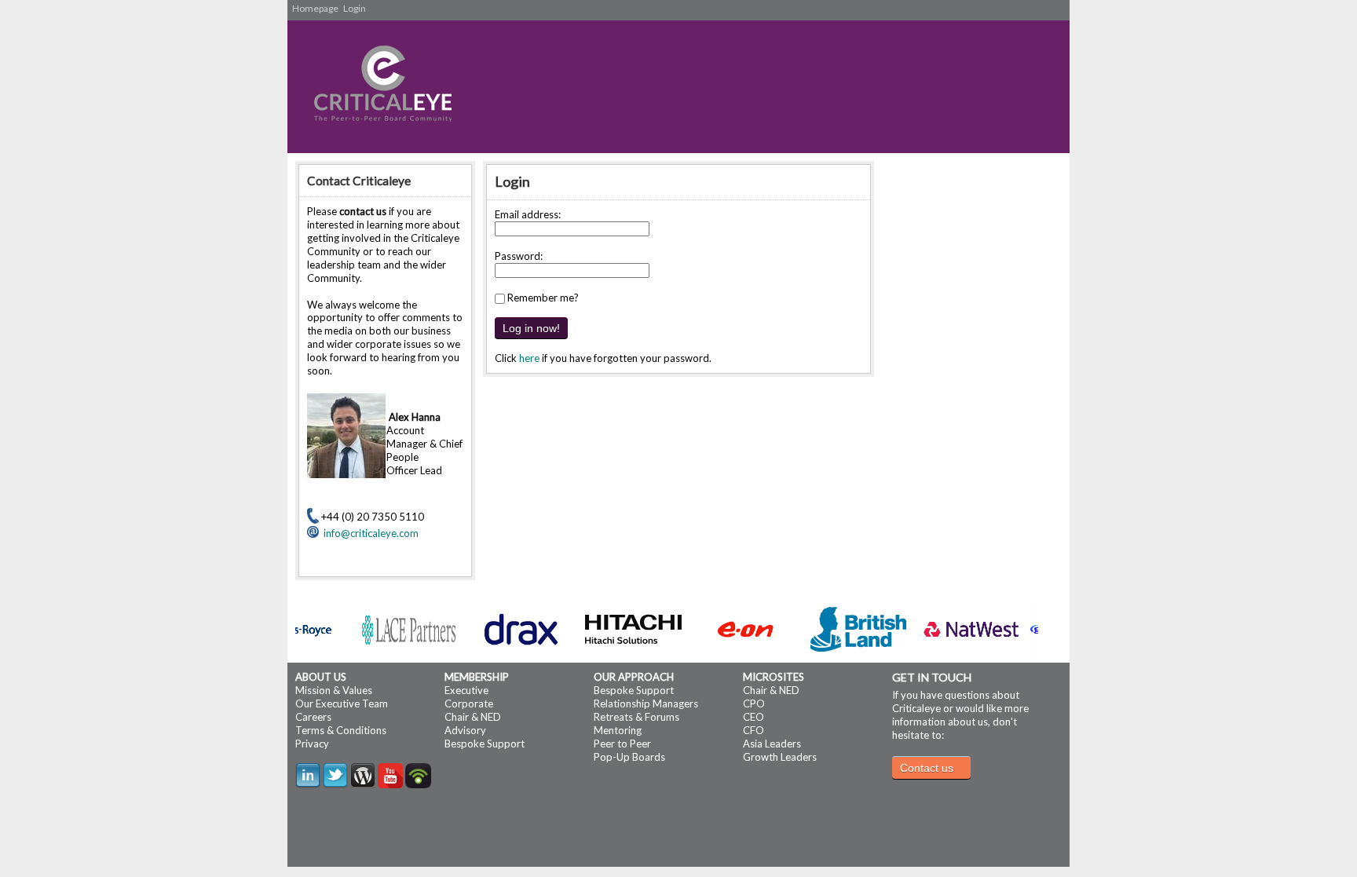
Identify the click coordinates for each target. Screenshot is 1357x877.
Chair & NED (472, 717)
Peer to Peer (622, 743)
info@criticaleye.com (369, 533)
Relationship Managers (646, 703)
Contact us (926, 768)
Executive (466, 690)
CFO (753, 730)
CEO (753, 717)
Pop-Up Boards (629, 757)
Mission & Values (333, 690)
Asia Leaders (772, 743)
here (529, 358)
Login (354, 8)
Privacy (312, 743)
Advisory (465, 730)
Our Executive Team (341, 703)
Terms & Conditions (340, 730)
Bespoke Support (484, 743)
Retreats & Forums (636, 717)
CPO (754, 703)
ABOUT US (320, 677)
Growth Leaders (780, 757)
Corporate (468, 703)
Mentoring (618, 730)
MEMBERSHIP (476, 677)
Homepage (315, 8)
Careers (313, 717)
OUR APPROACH (634, 677)
